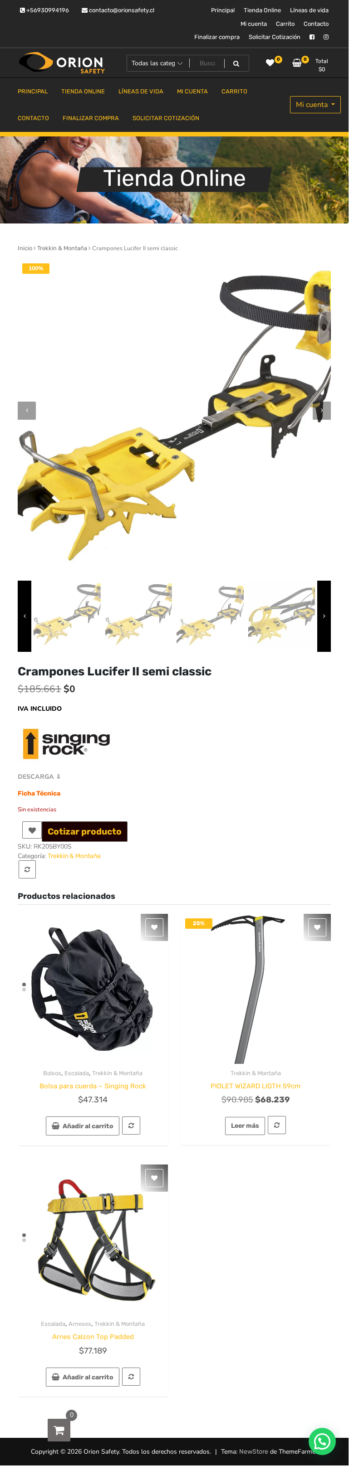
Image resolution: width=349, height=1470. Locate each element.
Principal (223, 10)
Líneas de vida (309, 10)
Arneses (80, 1323)
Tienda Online (262, 10)
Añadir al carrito (88, 1126)
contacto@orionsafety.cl (121, 10)
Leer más (245, 1126)
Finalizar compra (217, 37)
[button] (322, 1441)
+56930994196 (47, 10)
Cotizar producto (85, 831)
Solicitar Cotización (274, 37)
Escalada (76, 1073)
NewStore (253, 1451)
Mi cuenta (254, 23)
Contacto (316, 23)
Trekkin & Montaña (62, 248)
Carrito (285, 23)
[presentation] (27, 411)
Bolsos (52, 1073)
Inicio (25, 248)
